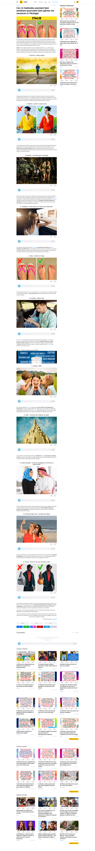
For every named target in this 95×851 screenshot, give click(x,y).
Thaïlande (34, 247)
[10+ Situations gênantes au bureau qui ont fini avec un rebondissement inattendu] (47, 723)
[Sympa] (23, 2)
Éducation (61, 691)
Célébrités (40, 669)
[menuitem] (35, 2)
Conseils (17, 5)
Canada (28, 407)
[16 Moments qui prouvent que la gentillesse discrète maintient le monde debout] (25, 703)
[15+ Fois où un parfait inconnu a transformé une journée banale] (25, 676)
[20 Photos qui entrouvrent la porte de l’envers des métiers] (69, 776)
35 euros (49, 344)
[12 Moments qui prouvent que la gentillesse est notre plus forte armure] (47, 676)
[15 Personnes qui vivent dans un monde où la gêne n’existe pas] (69, 74)
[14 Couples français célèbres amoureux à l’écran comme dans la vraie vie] (47, 656)
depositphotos (54, 619)
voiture (52, 247)
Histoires (61, 25)
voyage (46, 47)
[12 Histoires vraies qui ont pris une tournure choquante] (69, 703)
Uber (48, 339)
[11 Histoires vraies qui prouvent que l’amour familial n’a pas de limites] (47, 776)
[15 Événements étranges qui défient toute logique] (25, 723)
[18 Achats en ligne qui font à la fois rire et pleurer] (69, 656)
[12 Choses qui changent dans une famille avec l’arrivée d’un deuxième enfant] (25, 656)
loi (52, 146)
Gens (61, 46)
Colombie (20, 339)
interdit (30, 292)
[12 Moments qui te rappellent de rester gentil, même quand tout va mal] (69, 33)
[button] (22, 623)
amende (35, 410)
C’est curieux (62, 714)
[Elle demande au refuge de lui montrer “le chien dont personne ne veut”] (25, 802)
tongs (39, 292)
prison (29, 97)
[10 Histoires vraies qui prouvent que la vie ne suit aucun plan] (47, 703)
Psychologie (18, 669)
